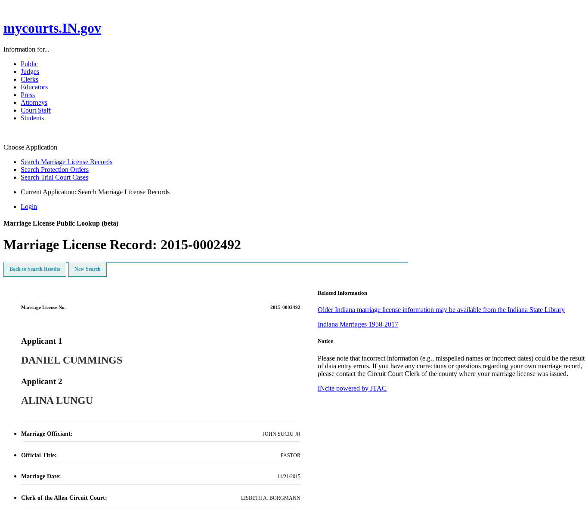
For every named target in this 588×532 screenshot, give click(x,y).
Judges (30, 71)
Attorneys (34, 102)
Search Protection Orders (55, 169)
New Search (87, 269)
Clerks (29, 79)
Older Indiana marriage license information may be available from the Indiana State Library (441, 309)
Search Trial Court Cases (54, 177)
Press (28, 94)
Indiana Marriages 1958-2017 (358, 324)
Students (32, 118)
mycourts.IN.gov (52, 28)
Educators (34, 87)
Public (29, 63)
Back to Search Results (34, 269)
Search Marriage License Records (66, 161)
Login (29, 206)
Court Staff (36, 110)
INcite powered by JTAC (352, 388)
